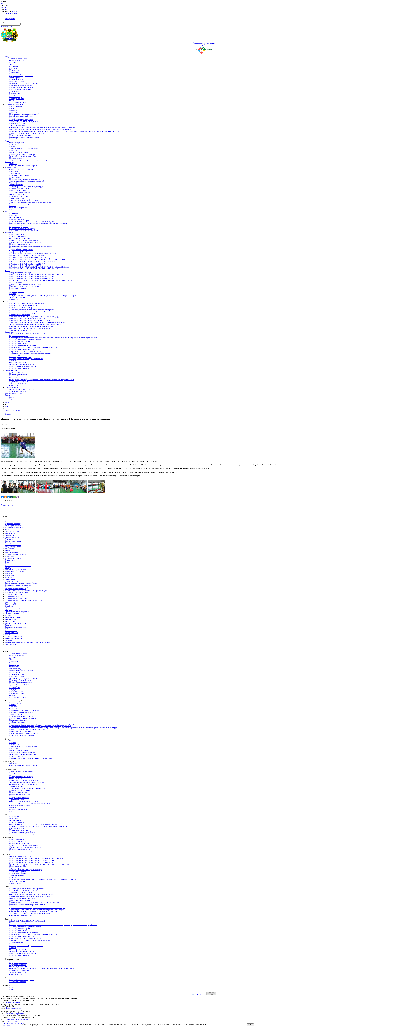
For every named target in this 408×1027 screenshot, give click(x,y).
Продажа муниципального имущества (23, 305)
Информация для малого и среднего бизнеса (21, 583)
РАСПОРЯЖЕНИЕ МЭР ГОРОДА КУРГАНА (26, 265)
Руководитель (14, 215)
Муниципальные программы (19, 244)
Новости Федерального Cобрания (21, 139)
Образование (10, 535)
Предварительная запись (18, 290)
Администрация (11, 167)
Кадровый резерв (15, 106)
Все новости (9, 522)
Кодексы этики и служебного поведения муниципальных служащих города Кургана (40, 129)
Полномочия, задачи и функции (21, 188)
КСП (7, 211)
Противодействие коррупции (20, 89)
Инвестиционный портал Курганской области (26, 359)
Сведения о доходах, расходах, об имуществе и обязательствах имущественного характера (42, 127)
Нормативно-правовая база (19, 382)
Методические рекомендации (20, 135)
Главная (8, 402)
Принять (250, 1024)
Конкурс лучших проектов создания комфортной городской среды (29, 591)
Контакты (12, 206)
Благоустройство (11, 560)
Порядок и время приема (18, 374)
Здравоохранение (11, 579)
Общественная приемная (18, 208)
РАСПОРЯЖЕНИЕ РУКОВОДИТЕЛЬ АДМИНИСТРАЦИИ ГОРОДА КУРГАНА (39, 267)
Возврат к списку (7, 505)
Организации (14, 72)
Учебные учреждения (17, 125)
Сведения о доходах (16, 225)
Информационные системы (19, 196)
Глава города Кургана (13, 526)
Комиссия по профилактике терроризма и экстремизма (25, 587)
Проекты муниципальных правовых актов (24, 179)
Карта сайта (13, 399)
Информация (10, 19)
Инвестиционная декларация (19, 341)
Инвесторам (9, 332)
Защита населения (16, 185)
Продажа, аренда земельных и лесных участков (26, 303)
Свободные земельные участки (20, 330)
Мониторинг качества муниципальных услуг (25, 286)
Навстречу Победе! (12, 552)
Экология (8, 640)
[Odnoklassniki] (5, 497)
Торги (7, 301)
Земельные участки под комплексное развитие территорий (30, 328)
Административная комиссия (15, 554)
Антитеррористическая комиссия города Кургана (27, 187)
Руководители (14, 171)
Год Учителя (9, 575)
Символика (13, 66)
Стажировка (13, 112)
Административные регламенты (21, 250)
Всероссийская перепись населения (18, 566)
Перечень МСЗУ (15, 299)
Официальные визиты (13, 614)
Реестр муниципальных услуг (20, 273)
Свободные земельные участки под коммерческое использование (33, 326)
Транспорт (9, 539)
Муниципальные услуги (14, 596)
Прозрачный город (16, 97)
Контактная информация (18, 123)
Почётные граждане (16, 80)
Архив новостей (11, 644)
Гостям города (14, 78)
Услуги (7, 271)
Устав (11, 64)
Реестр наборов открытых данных (21, 389)
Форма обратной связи (17, 362)
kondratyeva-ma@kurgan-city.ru (17, 1019)
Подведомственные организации (21, 175)
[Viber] (17, 497)
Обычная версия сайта (9, 13)
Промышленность (11, 625)
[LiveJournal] (11, 497)
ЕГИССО (12, 209)
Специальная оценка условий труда (22, 229)
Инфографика (14, 70)
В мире (7, 562)
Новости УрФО (10, 604)
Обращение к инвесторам (18, 336)
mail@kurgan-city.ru (13, 1002)
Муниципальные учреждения (16, 598)
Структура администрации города (21, 169)
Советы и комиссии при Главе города (23, 166)
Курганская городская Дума (15, 527)
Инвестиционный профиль (19, 368)
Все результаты (6, 26)
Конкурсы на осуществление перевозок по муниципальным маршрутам (35, 317)
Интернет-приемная (16, 158)
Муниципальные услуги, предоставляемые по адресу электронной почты (36, 274)
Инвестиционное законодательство (22, 349)
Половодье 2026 (11, 619)
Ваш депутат (14, 146)
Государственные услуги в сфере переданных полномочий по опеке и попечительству (40, 280)
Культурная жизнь (11, 533)
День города (9, 577)
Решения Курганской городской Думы (23, 156)
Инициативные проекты (18, 102)
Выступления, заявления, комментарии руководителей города (27, 642)
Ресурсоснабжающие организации (21, 364)
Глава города (9, 162)
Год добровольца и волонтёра (16, 570)
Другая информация (16, 292)
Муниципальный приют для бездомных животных (23, 600)
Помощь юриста (11, 621)
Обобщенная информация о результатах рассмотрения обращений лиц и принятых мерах (41, 380)
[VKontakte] (2, 497)
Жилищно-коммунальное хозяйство (18, 543)
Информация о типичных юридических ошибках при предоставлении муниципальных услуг (43, 296)
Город (7, 57)
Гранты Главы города (13, 541)
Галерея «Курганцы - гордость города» (23, 83)
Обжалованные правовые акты (20, 238)
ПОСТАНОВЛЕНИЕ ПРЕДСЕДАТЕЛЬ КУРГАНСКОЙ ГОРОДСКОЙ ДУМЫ (38, 259)
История (12, 62)
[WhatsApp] (14, 497)
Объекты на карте (15, 177)
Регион (7, 635)
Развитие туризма (11, 633)
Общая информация (16, 60)
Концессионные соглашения (19, 315)
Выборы (8, 568)
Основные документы (17, 248)
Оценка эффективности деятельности (23, 183)
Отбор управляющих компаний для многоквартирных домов (31, 309)
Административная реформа (19, 192)
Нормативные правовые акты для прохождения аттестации (30, 246)
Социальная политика (13, 545)
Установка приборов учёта (14, 636)
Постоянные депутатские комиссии (22, 154)
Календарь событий (16, 99)
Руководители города (17, 81)
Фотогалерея (14, 91)
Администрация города (13, 524)
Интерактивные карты (17, 391)
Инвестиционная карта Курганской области (25, 339)
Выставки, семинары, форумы (20, 357)
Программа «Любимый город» (20, 85)
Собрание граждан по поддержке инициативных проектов (30, 160)
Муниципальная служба (14, 104)
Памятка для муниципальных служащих (24, 137)
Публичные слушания (13, 629)
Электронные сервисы (17, 288)
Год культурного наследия (14, 571)
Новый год (9, 606)
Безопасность (10, 556)
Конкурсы (13, 110)
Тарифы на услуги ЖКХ (18, 252)
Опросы (12, 101)
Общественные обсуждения (15, 608)
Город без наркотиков (13, 547)
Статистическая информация (19, 204)
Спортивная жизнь (12, 531)
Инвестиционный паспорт (19, 343)
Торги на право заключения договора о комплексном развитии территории (36, 324)
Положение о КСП (16, 213)
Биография (13, 164)
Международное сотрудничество (17, 592)
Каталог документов (16, 234)
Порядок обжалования (17, 236)
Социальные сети (15, 385)
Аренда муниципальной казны (20, 307)
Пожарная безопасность (13, 617)
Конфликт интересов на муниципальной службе (27, 133)
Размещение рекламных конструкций (23, 313)
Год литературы (11, 573)
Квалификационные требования (21, 116)
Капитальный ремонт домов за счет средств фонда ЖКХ (29, 311)
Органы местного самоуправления (17, 612)
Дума (7, 141)
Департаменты (14, 173)
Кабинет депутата (15, 150)
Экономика (13, 68)
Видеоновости (14, 93)
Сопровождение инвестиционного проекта (25, 351)
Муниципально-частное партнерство (22, 366)
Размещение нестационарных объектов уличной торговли (30, 320)
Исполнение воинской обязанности (18, 585)
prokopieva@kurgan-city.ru (15, 1014)
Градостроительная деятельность (21, 76)
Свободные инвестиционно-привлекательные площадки (30, 353)
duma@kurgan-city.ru (13, 1008)
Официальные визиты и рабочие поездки (24, 200)
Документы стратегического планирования (25, 242)
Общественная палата (13, 537)
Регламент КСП (15, 217)
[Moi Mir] (8, 497)
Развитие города (15, 74)
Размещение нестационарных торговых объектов (27, 318)
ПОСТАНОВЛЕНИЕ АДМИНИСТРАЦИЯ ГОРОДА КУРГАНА (32, 253)
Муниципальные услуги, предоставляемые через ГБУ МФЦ (31, 278)
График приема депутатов (18, 152)
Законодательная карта (17, 383)
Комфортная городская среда (15, 589)
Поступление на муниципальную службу (24, 114)
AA (2, 7)
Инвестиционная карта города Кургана (23, 345)
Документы (9, 232)
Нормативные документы (18, 227)
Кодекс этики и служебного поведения (23, 231)
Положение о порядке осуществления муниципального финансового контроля (38, 223)
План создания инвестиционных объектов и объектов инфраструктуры (35, 347)
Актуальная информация (18, 58)
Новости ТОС (10, 602)
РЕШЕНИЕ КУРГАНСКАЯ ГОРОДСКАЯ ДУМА (27, 255)
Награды (12, 95)
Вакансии (12, 108)
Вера (7, 564)
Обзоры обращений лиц (18, 378)
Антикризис (9, 549)
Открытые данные (11, 387)
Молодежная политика (13, 594)
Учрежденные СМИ (16, 198)
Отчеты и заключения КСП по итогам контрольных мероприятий (33, 221)
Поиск (7, 395)
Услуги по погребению (17, 297)
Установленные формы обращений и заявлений (26, 181)
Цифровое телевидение (13, 638)
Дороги (8, 529)
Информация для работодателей (21, 120)
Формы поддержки (16, 355)
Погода (7, 550)
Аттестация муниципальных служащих (23, 122)
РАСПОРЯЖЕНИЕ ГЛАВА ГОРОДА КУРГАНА (27, 263)
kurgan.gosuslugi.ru (13, 1021)
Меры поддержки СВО (17, 282)
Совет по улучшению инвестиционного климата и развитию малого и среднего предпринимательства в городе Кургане (53, 338)
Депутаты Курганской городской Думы (23, 148)
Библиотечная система (13, 558)
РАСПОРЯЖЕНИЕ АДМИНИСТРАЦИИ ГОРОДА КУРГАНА (32, 261)
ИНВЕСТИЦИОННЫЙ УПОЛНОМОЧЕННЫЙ (27, 334)
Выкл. (16, 11)
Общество (8, 610)
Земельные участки (12, 581)
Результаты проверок (17, 194)
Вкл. (12, 11)
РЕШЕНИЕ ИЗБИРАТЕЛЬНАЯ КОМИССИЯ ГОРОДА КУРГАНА (33, 269)
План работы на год (16, 219)
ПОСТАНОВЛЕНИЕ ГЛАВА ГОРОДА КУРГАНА (27, 257)
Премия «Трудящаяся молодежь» (21, 87)
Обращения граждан (12, 370)
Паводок (8, 615)
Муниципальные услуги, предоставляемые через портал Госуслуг (33, 276)
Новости (12, 145)
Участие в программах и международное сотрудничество (30, 202)
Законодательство (15, 118)
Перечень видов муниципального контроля (25, 284)
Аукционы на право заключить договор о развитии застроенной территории (37, 322)
